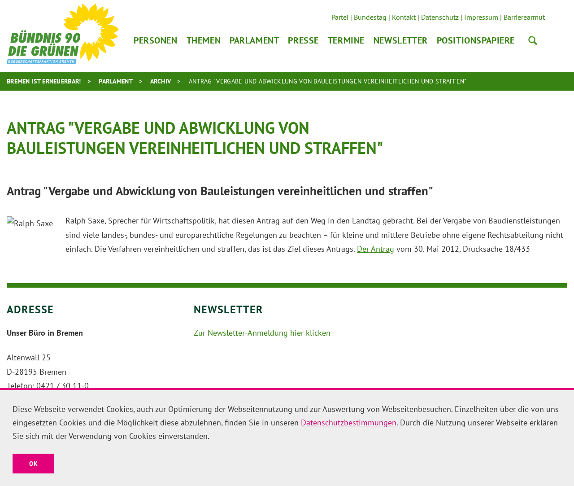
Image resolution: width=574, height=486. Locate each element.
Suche (532, 40)
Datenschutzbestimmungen (348, 422)
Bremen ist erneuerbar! (44, 81)
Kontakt (404, 17)
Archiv (160, 81)
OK (33, 464)
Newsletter (401, 40)
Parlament (254, 40)
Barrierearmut (524, 17)
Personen (156, 40)
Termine (346, 40)
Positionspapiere (476, 40)
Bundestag (370, 17)
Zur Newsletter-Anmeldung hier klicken (262, 333)
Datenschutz (440, 17)
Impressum (481, 17)
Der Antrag (375, 249)
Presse (303, 40)
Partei (339, 17)
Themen (204, 40)
